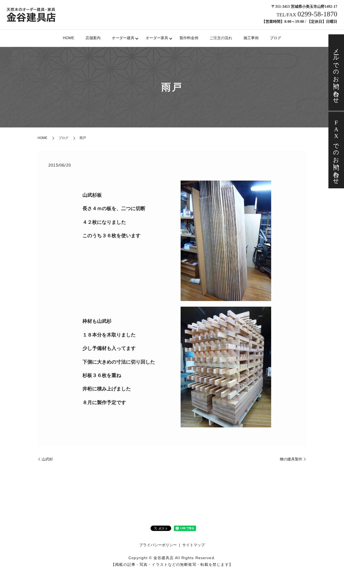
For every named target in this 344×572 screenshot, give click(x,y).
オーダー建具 (123, 38)
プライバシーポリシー (158, 545)
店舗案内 (93, 38)
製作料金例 (189, 38)
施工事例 (251, 38)
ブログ (275, 38)
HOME (68, 38)
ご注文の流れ (221, 38)
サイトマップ (193, 545)
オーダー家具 (157, 38)
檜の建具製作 (291, 459)
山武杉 (47, 459)
